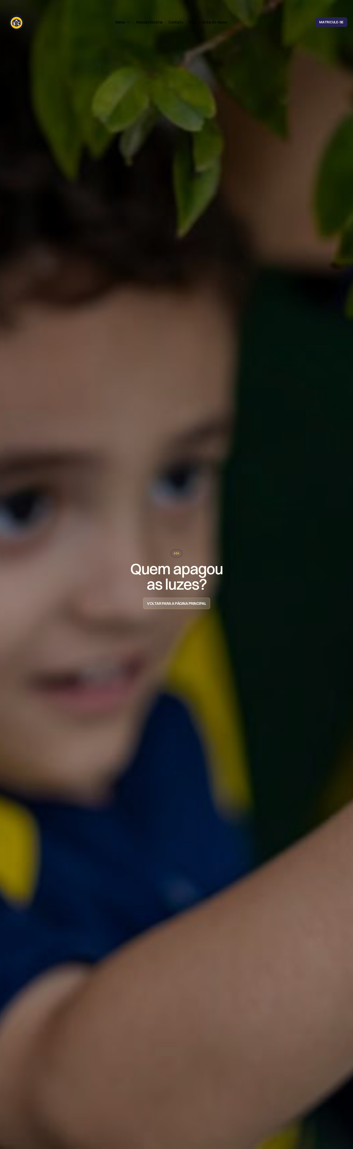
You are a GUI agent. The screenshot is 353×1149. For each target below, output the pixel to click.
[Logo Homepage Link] (16, 22)
